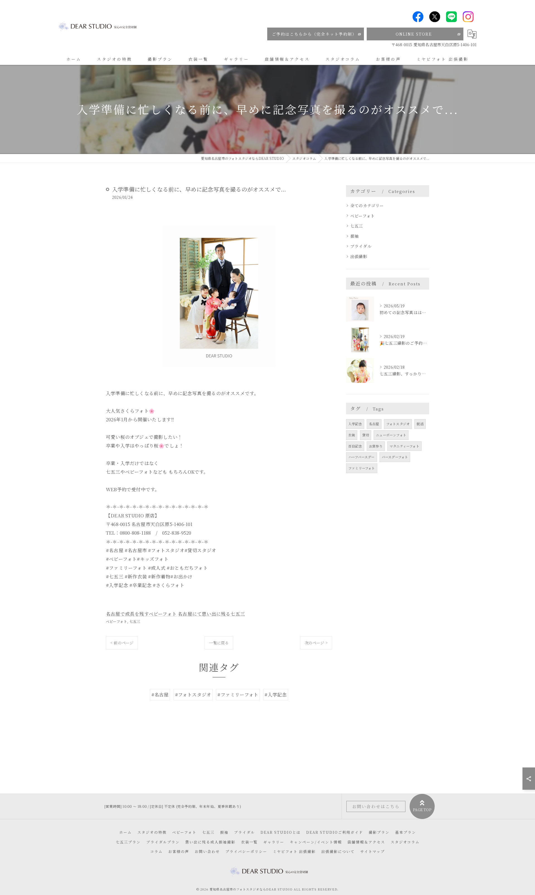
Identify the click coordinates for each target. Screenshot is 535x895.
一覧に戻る (219, 642)
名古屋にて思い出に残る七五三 (211, 613)
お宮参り (376, 446)
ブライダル (360, 246)
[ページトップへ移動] (422, 806)
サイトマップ (372, 851)
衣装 (351, 434)
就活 (420, 423)
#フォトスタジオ (193, 694)
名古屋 (374, 423)
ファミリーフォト (361, 468)
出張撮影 (358, 256)
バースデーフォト (395, 456)
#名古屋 (160, 694)
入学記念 (355, 423)
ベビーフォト (116, 621)
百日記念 (355, 446)
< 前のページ (121, 642)
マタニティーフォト (404, 446)
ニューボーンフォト (391, 434)
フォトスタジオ (398, 423)
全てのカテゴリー (367, 205)
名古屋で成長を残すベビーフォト (141, 613)
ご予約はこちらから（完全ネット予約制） (314, 34)
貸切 (365, 434)
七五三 (134, 621)
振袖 (354, 236)
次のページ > (316, 642)
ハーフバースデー (361, 456)
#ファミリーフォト (237, 694)
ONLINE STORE (414, 34)
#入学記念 (275, 694)
